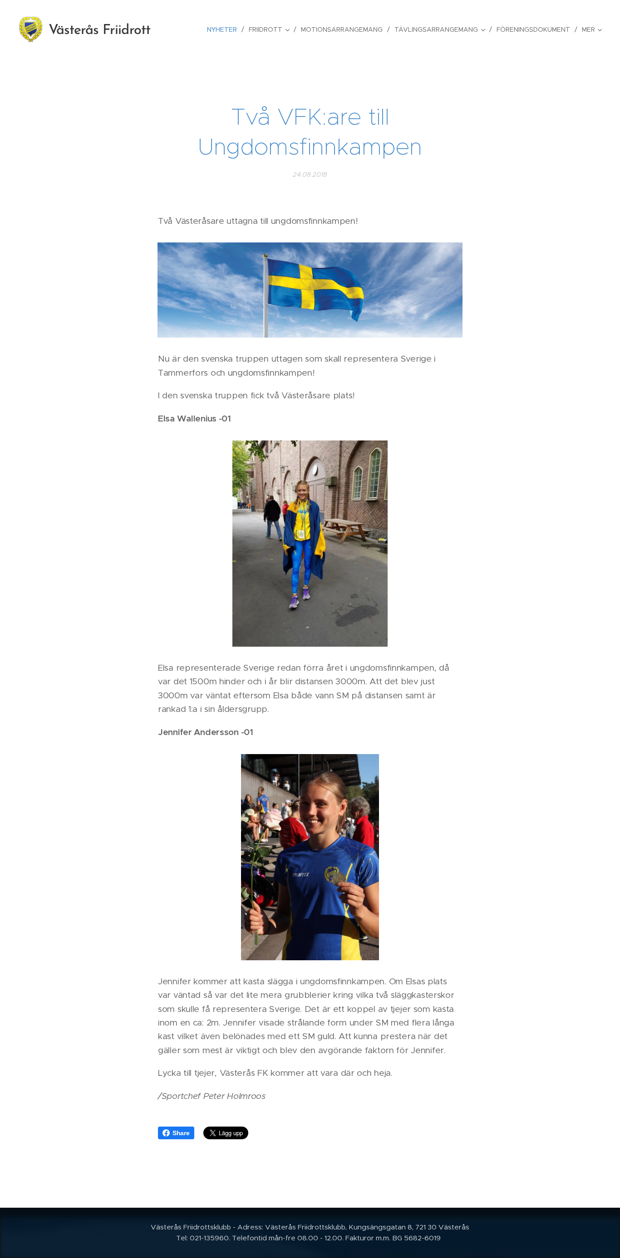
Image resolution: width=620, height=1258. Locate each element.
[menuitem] (224, 29)
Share (181, 1133)
